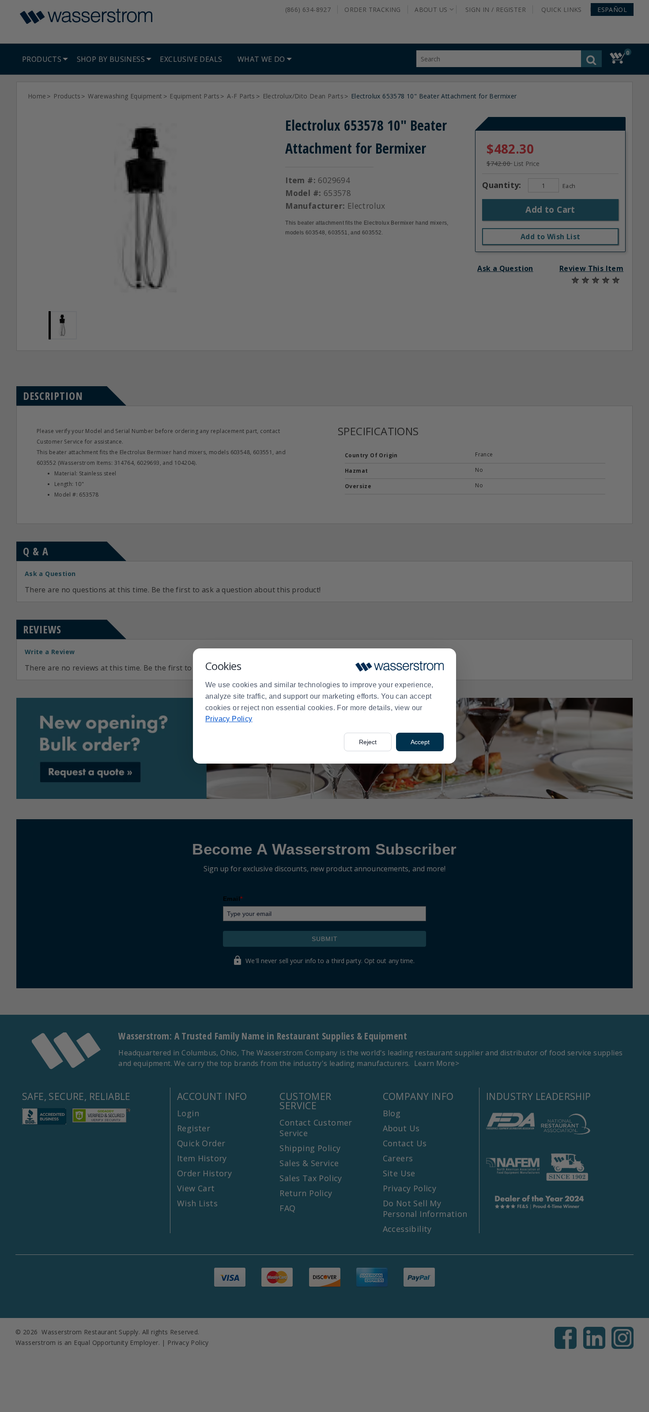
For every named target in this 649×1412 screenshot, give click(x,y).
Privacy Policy (229, 719)
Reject (368, 742)
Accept (420, 742)
